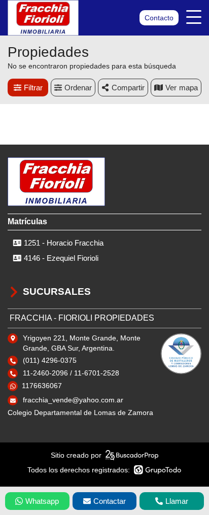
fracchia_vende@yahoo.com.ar (73, 400)
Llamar (176, 501)
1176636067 (42, 386)
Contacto (159, 18)
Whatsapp (42, 501)
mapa (188, 87)
